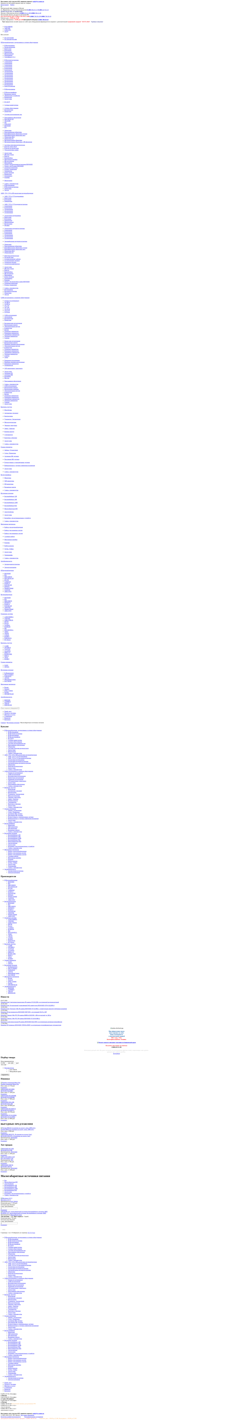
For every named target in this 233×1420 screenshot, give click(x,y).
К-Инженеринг (9, 673)
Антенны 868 (8, 375)
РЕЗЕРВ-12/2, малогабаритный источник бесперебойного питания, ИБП (23, 1213)
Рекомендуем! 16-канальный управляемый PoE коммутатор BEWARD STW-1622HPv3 (27, 1005)
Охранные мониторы (11, 167)
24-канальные (8, 78)
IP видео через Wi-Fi (10, 146)
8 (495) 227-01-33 (6, 1394)
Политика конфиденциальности (11, 1417)
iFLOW (6, 580)
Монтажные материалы (8, 524)
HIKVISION (8, 577)
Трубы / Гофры (9, 549)
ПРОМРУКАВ (9, 694)
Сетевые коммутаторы (11, 105)
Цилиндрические (9, 47)
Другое (6, 190)
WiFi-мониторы (9, 481)
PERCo (6, 656)
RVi (5, 127)
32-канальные (8, 79)
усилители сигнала (10, 262)
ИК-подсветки (8, 273)
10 (28, 1232)
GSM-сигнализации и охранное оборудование (15, 297)
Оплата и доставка (10, 1384)
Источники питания (7, 493)
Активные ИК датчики (11, 456)
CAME (6, 646)
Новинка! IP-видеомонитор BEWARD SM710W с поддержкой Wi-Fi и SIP (24, 1012)
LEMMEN (7, 701)
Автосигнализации (10, 567)
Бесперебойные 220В (11, 502)
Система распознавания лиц (13, 114)
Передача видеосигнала (11, 255)
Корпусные (7, 49)
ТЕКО (6, 631)
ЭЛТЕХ (6, 678)
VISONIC (7, 618)
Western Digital (8, 588)
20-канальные (8, 76)
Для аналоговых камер (11, 150)
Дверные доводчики (10, 425)
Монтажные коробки (10, 159)
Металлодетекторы (10, 422)
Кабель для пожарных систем (13, 533)
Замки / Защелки (9, 428)
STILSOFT (7, 124)
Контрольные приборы (11, 389)
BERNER (7, 700)
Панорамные (8, 55)
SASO (6, 665)
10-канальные (8, 71)
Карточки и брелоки (10, 438)
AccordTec (7, 651)
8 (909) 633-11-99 (6, 1405)
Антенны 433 (8, 373)
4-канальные (8, 63)
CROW (6, 633)
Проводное (7, 111)
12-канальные (8, 73)
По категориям (9, 37)
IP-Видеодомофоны (10, 92)
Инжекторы (8, 174)
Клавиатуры (8, 328)
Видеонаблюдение (6, 594)
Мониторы (7, 478)
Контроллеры (8, 416)
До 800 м (7, 304)
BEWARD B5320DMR (8, 1097)
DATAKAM (8, 585)
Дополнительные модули (12, 326)
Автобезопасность (6, 561)
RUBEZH (7, 627)
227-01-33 (43, 10)
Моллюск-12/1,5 (6, 1200)
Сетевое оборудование (11, 108)
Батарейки (7, 376)
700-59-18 (46, 16)
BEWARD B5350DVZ (7, 1110)
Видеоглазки (8, 224)
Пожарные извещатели (11, 333)
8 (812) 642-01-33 (6, 1397)
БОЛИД (6, 636)
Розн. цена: (4, 1086)
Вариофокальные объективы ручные (15, 134)
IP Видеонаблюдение (7, 570)
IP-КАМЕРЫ (8, 26)
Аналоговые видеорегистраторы (14, 228)
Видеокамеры (8, 289)
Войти (12, 5)
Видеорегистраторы (10, 291)
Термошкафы (8, 555)
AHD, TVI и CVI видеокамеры (14, 196)
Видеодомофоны (6, 475)
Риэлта (6, 623)
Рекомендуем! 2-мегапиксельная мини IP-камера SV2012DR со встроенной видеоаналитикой (30, 1002)
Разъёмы (7, 177)
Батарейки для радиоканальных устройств (17, 518)
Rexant (6, 687)
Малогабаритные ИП (11, 509)
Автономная (8, 317)
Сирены (6, 338)
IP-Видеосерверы (9, 89)
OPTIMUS (7, 647)
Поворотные (8, 52)
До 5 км (6, 307)
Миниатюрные (9, 53)
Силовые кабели (9, 536)
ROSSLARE (8, 654)
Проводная (7, 320)
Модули (6, 378)
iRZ (5, 628)
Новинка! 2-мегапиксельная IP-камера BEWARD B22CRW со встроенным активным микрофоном (31, 1022)
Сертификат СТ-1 (9, 57)
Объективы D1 (9, 138)
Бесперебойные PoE (10, 505)
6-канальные (8, 66)
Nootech (6, 689)
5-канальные (8, 65)
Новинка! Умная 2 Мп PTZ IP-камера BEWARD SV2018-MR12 (20, 1018)
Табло (6, 357)
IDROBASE (8, 705)
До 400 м (7, 302)
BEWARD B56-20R (7, 1104)
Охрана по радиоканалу (11, 300)
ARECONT (7, 591)
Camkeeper (7, 581)
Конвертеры (8, 97)
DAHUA (7, 583)
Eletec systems (8, 690)
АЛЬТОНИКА (8, 617)
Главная (3, 722)
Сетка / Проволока (10, 453)
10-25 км (7, 310)
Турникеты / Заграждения (12, 419)
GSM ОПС (7, 30)
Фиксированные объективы (13, 132)
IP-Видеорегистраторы (11, 60)
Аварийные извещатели (11, 334)
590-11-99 (36, 13)
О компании (8, 1387)
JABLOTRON (8, 620)
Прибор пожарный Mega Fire (10, 1084)
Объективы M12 (9, 251)
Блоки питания (9, 172)
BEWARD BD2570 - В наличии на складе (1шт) (15, 1136)
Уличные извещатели (11, 336)
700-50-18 (35, 16)
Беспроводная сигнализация (13, 323)
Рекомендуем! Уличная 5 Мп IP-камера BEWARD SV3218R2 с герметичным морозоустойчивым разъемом (34, 1009)
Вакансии (7, 1389)
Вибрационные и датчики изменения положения (19, 465)
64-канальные (8, 84)
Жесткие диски (9, 154)
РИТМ (6, 622)
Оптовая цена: (5, 1205)
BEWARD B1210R (6, 1150)
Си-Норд (7, 625)
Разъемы (7, 280)
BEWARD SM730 (6, 1166)
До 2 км (6, 305)
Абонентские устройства (12, 95)
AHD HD (7, 28)
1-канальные (8, 61)
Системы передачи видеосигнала (14, 145)
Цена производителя (7, 1061)
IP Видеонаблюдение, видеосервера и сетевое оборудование (19, 42)
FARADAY (7, 676)
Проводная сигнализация (12, 341)
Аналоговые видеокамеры (12, 215)
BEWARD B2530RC (7, 1091)
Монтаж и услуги (9, 1386)
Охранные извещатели (11, 331)
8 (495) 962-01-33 (6, 1400)
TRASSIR (7, 121)
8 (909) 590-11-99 (6, 1408)
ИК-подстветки (9, 161)
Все (5, 1180)
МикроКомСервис (10, 679)
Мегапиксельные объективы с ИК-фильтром (18, 142)
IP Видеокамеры (9, 185)
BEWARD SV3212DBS (8, 1117)
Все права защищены (27, 1415)
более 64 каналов (9, 86)
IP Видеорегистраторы (11, 187)
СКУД (6, 31)
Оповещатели (8, 365)
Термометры (8, 171)
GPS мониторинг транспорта (13, 368)
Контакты (7, 1391)
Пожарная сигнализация (12, 360)
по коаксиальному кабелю (12, 259)
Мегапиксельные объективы (13, 140)
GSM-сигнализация (10, 315)
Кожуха (6, 156)
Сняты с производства (11, 183)
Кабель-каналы (9, 546)
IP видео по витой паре (11, 148)
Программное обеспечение (12, 117)
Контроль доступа (6, 407)
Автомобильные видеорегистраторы (15, 241)
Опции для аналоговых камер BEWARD (17, 281)
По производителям (10, 39)
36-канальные (8, 81)
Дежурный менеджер (30, 19)
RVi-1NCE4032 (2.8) (7, 1158)
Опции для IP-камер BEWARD (14, 166)
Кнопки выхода (9, 431)
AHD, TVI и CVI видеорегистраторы (15, 204)
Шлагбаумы (8, 410)
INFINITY (7, 602)
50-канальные (8, 83)
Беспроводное (8, 110)
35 (32, 1232)
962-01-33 (32, 10)
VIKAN (6, 703)
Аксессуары (8, 99)
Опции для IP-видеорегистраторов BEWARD (18, 164)
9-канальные (8, 70)
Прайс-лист (8, 1382)
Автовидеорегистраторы (12, 564)
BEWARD (7, 126)
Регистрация (5, 5)
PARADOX (8, 638)
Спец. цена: (4, 1206)
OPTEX (6, 667)
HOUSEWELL (8, 630)
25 (30, 1232)
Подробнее (116, 1053)
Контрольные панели (11, 325)
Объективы (7, 130)
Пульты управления (10, 169)
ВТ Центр (7, 640)
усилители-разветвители (12, 264)
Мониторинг (8, 180)
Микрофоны (8, 163)
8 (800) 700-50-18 (6, 1403)
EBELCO (7, 652)
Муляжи (6, 225)
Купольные (7, 50)
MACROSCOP (9, 119)
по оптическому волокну (12, 260)
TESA (6, 657)
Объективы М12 (9, 137)
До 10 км (7, 309)
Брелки (6, 330)
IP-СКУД (7, 102)
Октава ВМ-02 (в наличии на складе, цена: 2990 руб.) (17, 1129)
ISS (5, 122)
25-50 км (7, 312)
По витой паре (8, 257)
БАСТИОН (7, 681)
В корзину (4, 1087)
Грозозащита (8, 176)
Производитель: (6, 1137)
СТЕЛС (6, 635)
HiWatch (6, 586)
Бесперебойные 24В (10, 499)
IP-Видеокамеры (9, 45)
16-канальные (8, 75)
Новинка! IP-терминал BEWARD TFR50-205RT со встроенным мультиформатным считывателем (31, 1025)
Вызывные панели (10, 94)
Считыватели (8, 434)
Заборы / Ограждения (11, 450)
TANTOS (7, 590)
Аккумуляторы (9, 512)
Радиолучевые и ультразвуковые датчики (17, 462)
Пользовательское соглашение (33, 1417)
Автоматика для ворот (11, 413)
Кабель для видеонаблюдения (13, 527)
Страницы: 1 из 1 (6, 1232)
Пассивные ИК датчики (11, 459)
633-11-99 (25, 13)
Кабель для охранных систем (13, 530)
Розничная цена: (6, 1203)
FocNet (6, 692)
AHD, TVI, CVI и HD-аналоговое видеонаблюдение (17, 193)
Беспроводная (8, 318)
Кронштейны (8, 158)
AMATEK (7, 607)
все (34, 1232)
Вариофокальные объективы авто (14, 135)
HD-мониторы (8, 484)
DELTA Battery (9, 674)
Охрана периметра (6, 447)
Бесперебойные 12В (10, 496)
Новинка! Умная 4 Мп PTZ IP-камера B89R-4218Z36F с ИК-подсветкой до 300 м (26, 1015)
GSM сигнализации (10, 386)
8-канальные (8, 68)
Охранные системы (7, 614)
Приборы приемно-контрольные (14, 344)
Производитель (9, 1068)
